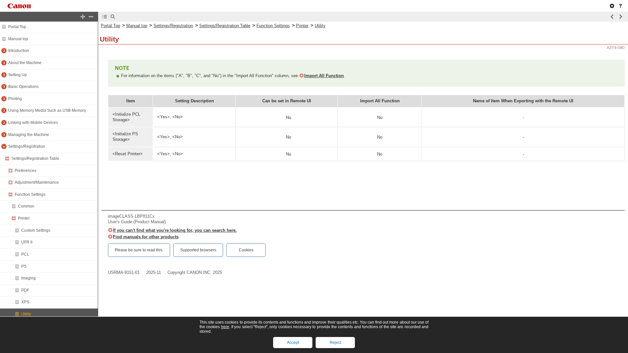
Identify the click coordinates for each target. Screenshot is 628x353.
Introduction (18, 50)
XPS (25, 302)
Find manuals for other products (146, 236)
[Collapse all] (91, 16)
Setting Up (17, 75)
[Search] (112, 16)
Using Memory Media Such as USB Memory (47, 110)
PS (23, 266)
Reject (335, 342)
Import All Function (324, 75)
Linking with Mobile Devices (33, 122)
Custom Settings (35, 230)
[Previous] (612, 16)
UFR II (26, 242)
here (225, 327)
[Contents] (104, 16)
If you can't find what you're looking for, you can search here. (175, 230)
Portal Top (17, 27)
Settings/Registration (26, 146)
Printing (15, 98)
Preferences (25, 170)
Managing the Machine (28, 134)
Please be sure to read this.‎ (139, 250)
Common (26, 206)
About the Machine (25, 62)
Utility (26, 314)
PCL (25, 254)
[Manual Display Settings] (612, 5)
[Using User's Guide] (620, 5)
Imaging (28, 278)
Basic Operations (23, 86)
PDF (25, 290)
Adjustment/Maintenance (37, 182)
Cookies (246, 250)
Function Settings (30, 194)
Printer (24, 218)
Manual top (18, 39)
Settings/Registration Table (35, 158)
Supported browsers (198, 250)
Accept (293, 342)
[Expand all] (82, 16)
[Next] (620, 16)
